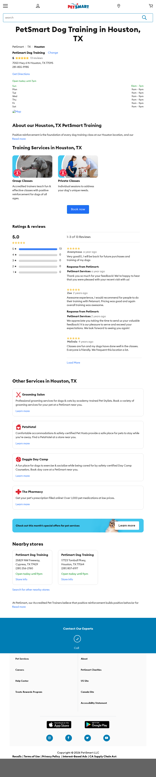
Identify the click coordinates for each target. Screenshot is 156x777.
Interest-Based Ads (75, 756)
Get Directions (21, 74)
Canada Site (87, 692)
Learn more (23, 411)
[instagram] (49, 738)
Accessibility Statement (94, 703)
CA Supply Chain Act (102, 756)
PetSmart (18, 47)
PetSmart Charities (91, 670)
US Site (85, 681)
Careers (19, 670)
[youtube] (106, 738)
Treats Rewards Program (28, 692)
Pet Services (22, 659)
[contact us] (78, 639)
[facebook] (68, 738)
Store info (21, 579)
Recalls (16, 756)
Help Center (22, 681)
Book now (78, 209)
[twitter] (87, 738)
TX (29, 47)
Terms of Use (32, 756)
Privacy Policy (51, 756)
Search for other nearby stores (30, 589)
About (84, 659)
